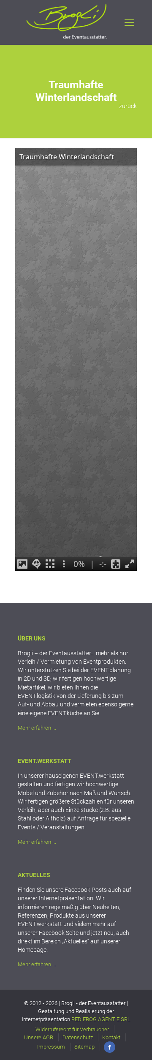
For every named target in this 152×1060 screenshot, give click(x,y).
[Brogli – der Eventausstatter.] (67, 38)
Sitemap (84, 1047)
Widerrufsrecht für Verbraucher (72, 1029)
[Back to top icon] (131, 1039)
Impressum (51, 1047)
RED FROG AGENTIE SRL (100, 1019)
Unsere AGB (38, 1037)
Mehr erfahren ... (37, 728)
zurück (128, 106)
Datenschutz (77, 1037)
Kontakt (111, 1037)
